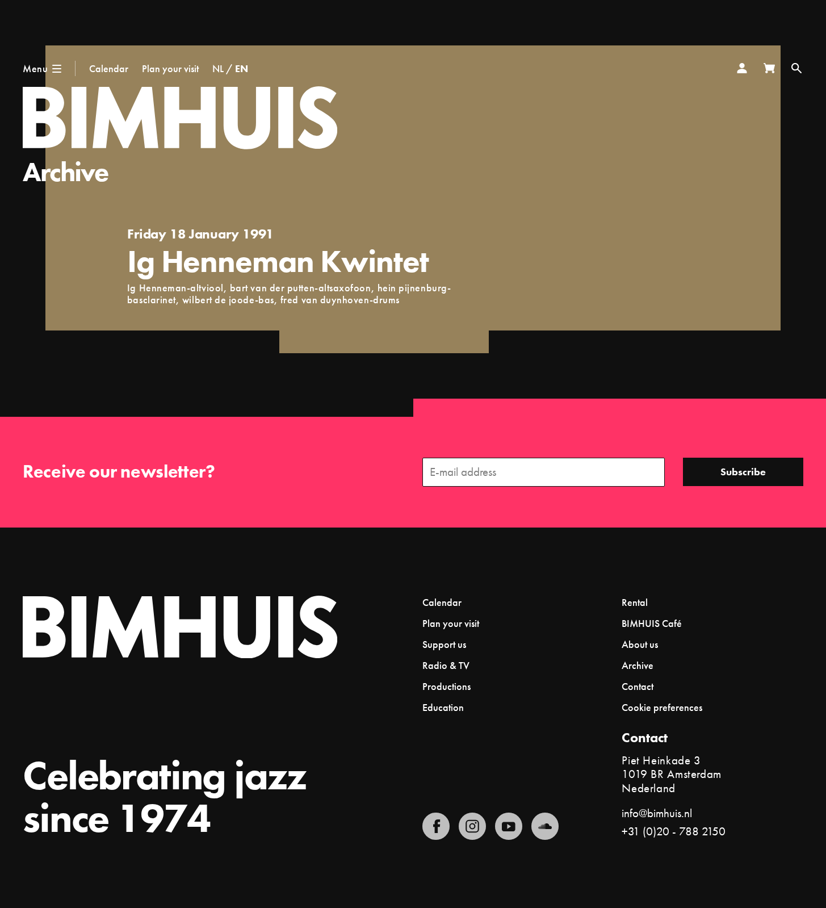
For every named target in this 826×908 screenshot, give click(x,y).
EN (241, 68)
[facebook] (436, 826)
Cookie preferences (662, 707)
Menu (35, 68)
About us (640, 644)
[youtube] (508, 826)
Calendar (108, 68)
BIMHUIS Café (652, 623)
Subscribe (743, 471)
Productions (446, 686)
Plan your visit (170, 68)
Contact (637, 686)
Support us (444, 644)
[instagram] (472, 826)
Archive (65, 171)
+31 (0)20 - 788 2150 (674, 831)
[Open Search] (796, 68)
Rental (635, 602)
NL (218, 68)
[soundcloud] (545, 826)
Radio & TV (445, 665)
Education (443, 707)
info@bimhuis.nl (657, 813)
